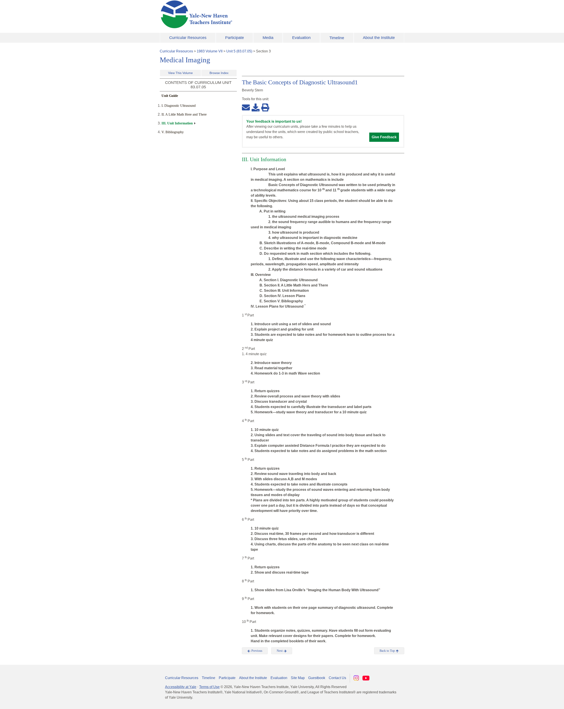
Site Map (298, 678)
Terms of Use (209, 687)
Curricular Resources (187, 37)
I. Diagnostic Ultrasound (178, 105)
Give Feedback (384, 137)
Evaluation (301, 37)
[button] (538, 701)
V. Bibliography (172, 132)
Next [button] (280, 650)
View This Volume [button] (180, 73)
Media (268, 37)
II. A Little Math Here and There (184, 114)
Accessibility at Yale (180, 687)
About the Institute (379, 37)
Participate (234, 37)
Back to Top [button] (388, 650)
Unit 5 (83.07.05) (239, 51)
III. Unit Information (177, 123)
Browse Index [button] (219, 73)
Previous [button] (256, 650)
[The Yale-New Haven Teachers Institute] (240, 14)
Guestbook (316, 678)
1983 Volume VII (210, 51)
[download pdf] (256, 107)
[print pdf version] (265, 107)
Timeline (336, 38)
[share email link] (246, 107)
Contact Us (337, 678)
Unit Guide (169, 96)
